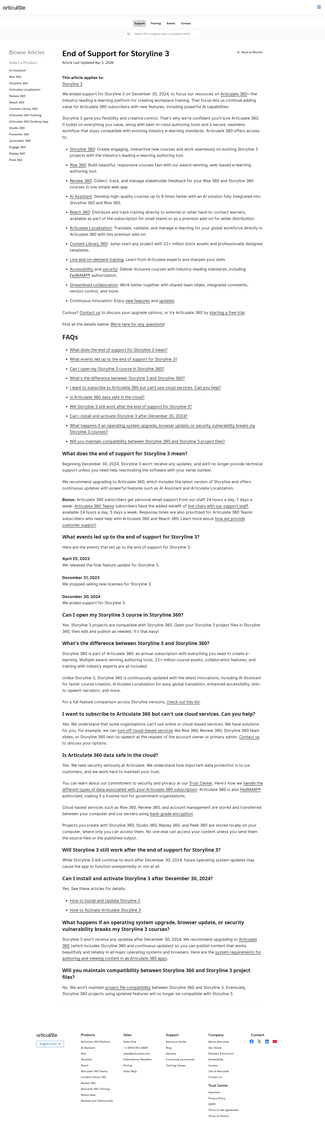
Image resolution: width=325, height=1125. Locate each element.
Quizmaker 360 (20, 141)
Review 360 (17, 96)
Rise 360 (15, 77)
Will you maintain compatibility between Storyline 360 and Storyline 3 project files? (147, 441)
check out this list (183, 702)
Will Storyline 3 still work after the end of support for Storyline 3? (131, 406)
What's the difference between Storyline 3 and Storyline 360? (127, 378)
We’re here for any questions (137, 324)
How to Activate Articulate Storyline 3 (105, 910)
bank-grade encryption (171, 813)
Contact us (90, 312)
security (110, 269)
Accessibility (81, 269)
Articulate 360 (233, 94)
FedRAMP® (80, 275)
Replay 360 (17, 153)
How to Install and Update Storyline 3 (105, 900)
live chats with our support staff (218, 506)
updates (166, 300)
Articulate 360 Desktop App (28, 122)
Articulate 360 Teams (94, 506)
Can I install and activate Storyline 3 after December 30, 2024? (129, 416)
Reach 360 (16, 102)
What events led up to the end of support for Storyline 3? (123, 359)
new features (137, 300)
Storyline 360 (18, 83)
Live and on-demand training (97, 259)
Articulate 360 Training (25, 115)
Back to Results (252, 52)
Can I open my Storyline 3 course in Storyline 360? (117, 368)
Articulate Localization (24, 90)
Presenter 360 (19, 134)
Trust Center (200, 783)
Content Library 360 (23, 109)
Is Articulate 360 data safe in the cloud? (107, 397)
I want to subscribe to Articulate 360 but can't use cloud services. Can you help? (145, 387)
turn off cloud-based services (145, 730)
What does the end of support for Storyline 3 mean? (118, 349)
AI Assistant (17, 70)
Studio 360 (17, 128)
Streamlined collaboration (94, 285)
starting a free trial (227, 312)
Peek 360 (15, 160)
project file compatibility (128, 987)
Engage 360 (17, 147)
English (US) (52, 1044)
